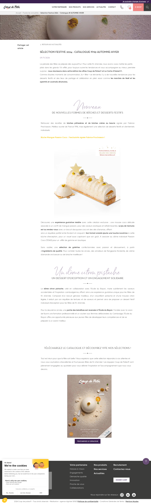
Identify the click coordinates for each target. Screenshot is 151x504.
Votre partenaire (59, 7)
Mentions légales (132, 501)
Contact (112, 7)
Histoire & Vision (77, 469)
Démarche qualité (78, 477)
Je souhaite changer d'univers (134, 1)
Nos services (88, 7)
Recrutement (120, 465)
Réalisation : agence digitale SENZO (64, 501)
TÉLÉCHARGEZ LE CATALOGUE (87, 441)
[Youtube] (134, 495)
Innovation (75, 480)
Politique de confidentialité (88, 501)
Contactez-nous (121, 469)
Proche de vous (77, 484)
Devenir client (121, 480)
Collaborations (77, 488)
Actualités (101, 7)
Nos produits (75, 7)
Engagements (76, 473)
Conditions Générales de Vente (112, 501)
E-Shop (138, 7)
